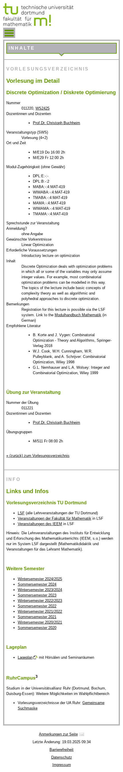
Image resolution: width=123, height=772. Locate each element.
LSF (21, 513)
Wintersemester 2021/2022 (40, 611)
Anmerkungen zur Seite (58, 734)
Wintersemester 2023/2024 (40, 590)
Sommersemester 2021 (37, 617)
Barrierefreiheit (61, 749)
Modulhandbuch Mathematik (78, 315)
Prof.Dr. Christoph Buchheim (56, 123)
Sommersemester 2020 (37, 628)
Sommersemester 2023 (37, 595)
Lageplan (25, 657)
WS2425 (42, 108)
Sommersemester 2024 (37, 584)
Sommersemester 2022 (37, 606)
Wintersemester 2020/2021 (40, 622)
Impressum (61, 765)
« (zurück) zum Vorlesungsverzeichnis (38, 455)
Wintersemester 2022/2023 (40, 600)
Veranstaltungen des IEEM (40, 524)
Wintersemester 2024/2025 (40, 579)
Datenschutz (61, 757)
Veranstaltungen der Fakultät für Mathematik (54, 518)
